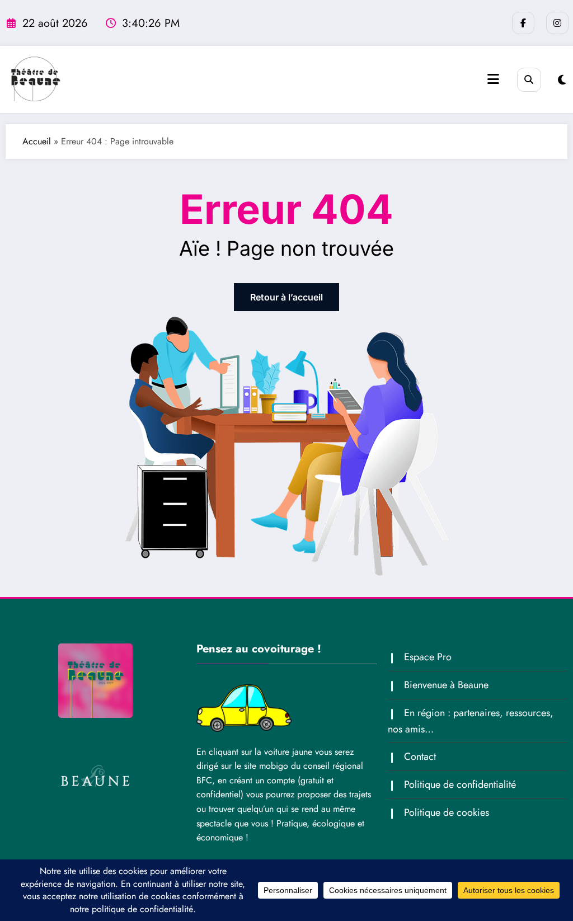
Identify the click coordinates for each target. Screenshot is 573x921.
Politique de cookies (446, 812)
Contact (420, 756)
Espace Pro (428, 657)
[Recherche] (529, 80)
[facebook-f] (523, 23)
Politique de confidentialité (460, 784)
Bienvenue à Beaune (446, 685)
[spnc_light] (562, 80)
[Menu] (493, 79)
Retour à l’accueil (286, 297)
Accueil (36, 141)
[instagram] (557, 23)
